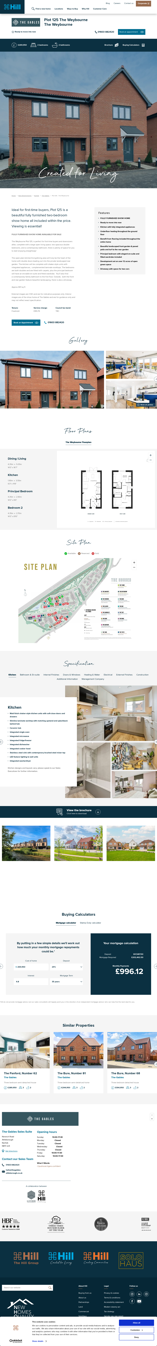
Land (80, 1307)
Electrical (108, 674)
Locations (59, 9)
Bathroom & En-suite (30, 674)
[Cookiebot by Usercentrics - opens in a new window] (16, 1341)
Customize (135, 1330)
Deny (136, 1337)
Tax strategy (109, 1311)
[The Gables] (117, 1154)
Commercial (83, 1311)
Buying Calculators (131, 45)
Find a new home (43, 9)
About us (82, 1297)
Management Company (93, 679)
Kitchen (12, 674)
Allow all (136, 1323)
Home (14, 196)
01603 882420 (105, 31)
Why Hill (85, 9)
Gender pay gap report (113, 1316)
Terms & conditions (112, 1297)
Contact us (128, 3)
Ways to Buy (72, 9)
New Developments (25, 196)
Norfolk (36, 196)
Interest (31, 975)
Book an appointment (128, 32)
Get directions (11, 1151)
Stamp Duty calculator (90, 922)
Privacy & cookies (111, 1293)
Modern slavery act (112, 1307)
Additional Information (67, 679)
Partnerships (83, 1302)
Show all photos (146, 405)
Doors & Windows (71, 674)
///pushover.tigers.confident (49, 1166)
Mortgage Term (66, 975)
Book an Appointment (23, 322)
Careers (117, 3)
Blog (108, 3)
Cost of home (31, 961)
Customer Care (100, 9)
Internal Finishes (51, 674)
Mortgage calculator (66, 922)
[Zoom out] (152, 1119)
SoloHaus (82, 1316)
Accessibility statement (114, 1302)
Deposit (66, 961)
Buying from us (84, 1293)
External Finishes (124, 674)
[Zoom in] (152, 1115)
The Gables (45, 196)
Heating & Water (92, 674)
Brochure (109, 45)
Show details (37, 1341)
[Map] (116, 1158)
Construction (142, 674)
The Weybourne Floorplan (78, 442)
